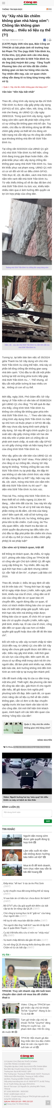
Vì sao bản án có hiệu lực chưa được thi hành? (26, 898)
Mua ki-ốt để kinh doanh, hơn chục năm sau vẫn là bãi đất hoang (37, 868)
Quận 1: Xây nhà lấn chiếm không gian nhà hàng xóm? (25, 87)
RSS (50, 9)
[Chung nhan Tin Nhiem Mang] (16, 1104)
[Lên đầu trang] (48, 1102)
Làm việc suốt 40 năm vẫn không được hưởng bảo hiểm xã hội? (36, 854)
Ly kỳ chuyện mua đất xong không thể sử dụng (26, 891)
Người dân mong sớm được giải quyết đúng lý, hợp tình (36, 839)
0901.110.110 (28, 1101)
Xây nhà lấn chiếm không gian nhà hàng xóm (32, 747)
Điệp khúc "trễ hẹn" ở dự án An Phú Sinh (23, 883)
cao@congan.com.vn (17, 1094)
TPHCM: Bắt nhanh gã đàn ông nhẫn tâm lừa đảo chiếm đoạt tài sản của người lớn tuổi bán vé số (35, 1042)
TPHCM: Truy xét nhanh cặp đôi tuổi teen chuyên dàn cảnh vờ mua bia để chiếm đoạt (26, 994)
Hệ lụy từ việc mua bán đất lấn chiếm (21, 920)
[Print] (50, 40)
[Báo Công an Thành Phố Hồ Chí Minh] (30, 3)
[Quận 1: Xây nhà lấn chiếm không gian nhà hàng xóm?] (13, 728)
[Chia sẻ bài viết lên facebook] (44, 40)
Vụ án (6, 955)
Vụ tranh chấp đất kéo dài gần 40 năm (22, 940)
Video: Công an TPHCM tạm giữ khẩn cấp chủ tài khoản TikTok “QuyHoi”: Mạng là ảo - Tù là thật (36, 1009)
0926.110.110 (16, 1101)
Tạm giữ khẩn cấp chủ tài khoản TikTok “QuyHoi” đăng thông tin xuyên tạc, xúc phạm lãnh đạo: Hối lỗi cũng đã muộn (26, 1025)
